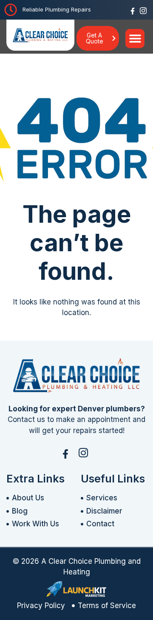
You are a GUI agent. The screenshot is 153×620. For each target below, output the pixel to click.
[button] (134, 38)
